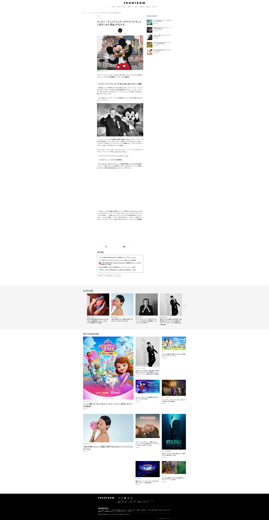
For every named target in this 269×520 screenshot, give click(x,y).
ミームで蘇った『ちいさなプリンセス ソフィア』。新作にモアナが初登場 (117, 260)
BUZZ (152, 501)
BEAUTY (124, 6)
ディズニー (100, 275)
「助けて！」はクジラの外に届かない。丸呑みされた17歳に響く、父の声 (117, 270)
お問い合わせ (139, 502)
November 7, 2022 (123, 156)
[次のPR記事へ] (184, 306)
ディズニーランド (109, 275)
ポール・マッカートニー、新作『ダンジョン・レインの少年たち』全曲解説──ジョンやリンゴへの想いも (146, 321)
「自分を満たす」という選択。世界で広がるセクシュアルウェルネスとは (122, 320)
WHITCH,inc (162, 518)
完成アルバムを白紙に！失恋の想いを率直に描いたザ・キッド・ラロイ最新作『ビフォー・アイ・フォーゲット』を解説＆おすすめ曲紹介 (171, 322)
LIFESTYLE (154, 6)
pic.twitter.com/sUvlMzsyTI (120, 152)
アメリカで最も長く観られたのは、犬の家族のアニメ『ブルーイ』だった (117, 257)
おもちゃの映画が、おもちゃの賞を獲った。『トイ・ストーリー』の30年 (117, 267)
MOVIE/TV (131, 501)
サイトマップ (145, 502)
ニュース (88, 13)
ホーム (84, 13)
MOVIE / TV (130, 6)
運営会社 (119, 502)
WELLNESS (148, 6)
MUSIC (136, 6)
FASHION (119, 6)
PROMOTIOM (90, 317)
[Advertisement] (120, 232)
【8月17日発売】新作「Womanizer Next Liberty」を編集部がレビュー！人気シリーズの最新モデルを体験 (120, 263)
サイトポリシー (124, 502)
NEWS (113, 6)
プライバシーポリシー (132, 502)
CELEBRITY (141, 6)
